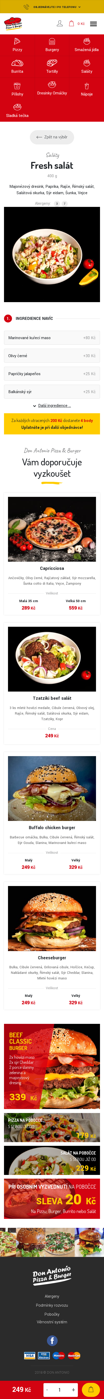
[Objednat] (91, 1390)
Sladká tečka (17, 116)
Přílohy (17, 94)
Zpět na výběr (55, 137)
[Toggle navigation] (93, 24)
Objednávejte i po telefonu (54, 7)
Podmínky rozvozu (52, 1305)
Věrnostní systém (52, 1322)
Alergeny (52, 1296)
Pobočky (52, 1314)
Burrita (17, 71)
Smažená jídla (87, 50)
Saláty (86, 71)
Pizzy (17, 50)
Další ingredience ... (54, 405)
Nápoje (87, 94)
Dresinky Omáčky (52, 93)
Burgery (52, 50)
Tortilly (52, 71)
